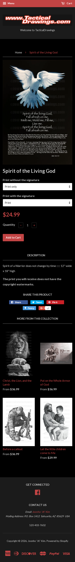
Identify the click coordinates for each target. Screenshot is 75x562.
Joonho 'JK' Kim (41, 511)
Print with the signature (19, 196)
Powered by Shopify (57, 540)
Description (36, 255)
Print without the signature (21, 180)
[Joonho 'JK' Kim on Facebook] (37, 491)
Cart (69, 3)
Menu (10, 3)
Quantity (9, 224)
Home (18, 52)
